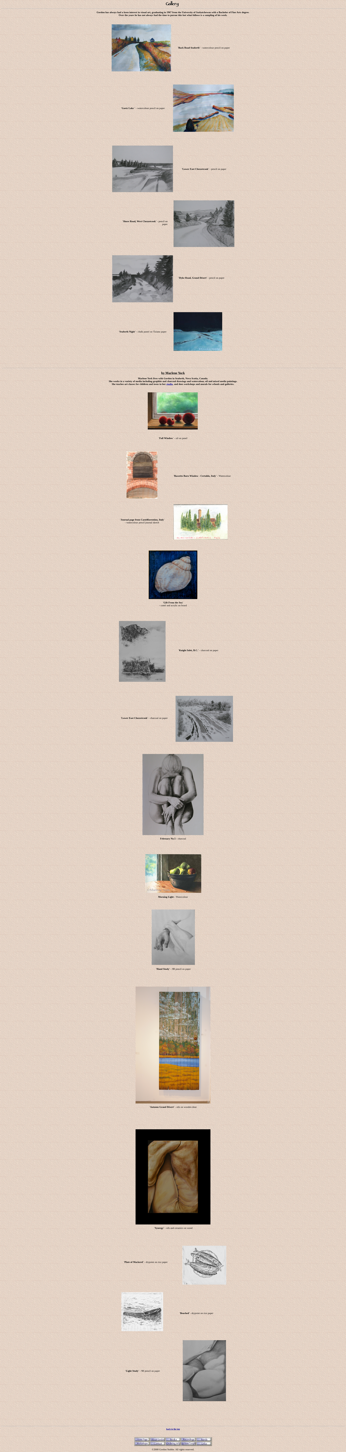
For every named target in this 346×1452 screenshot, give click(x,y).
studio (169, 384)
